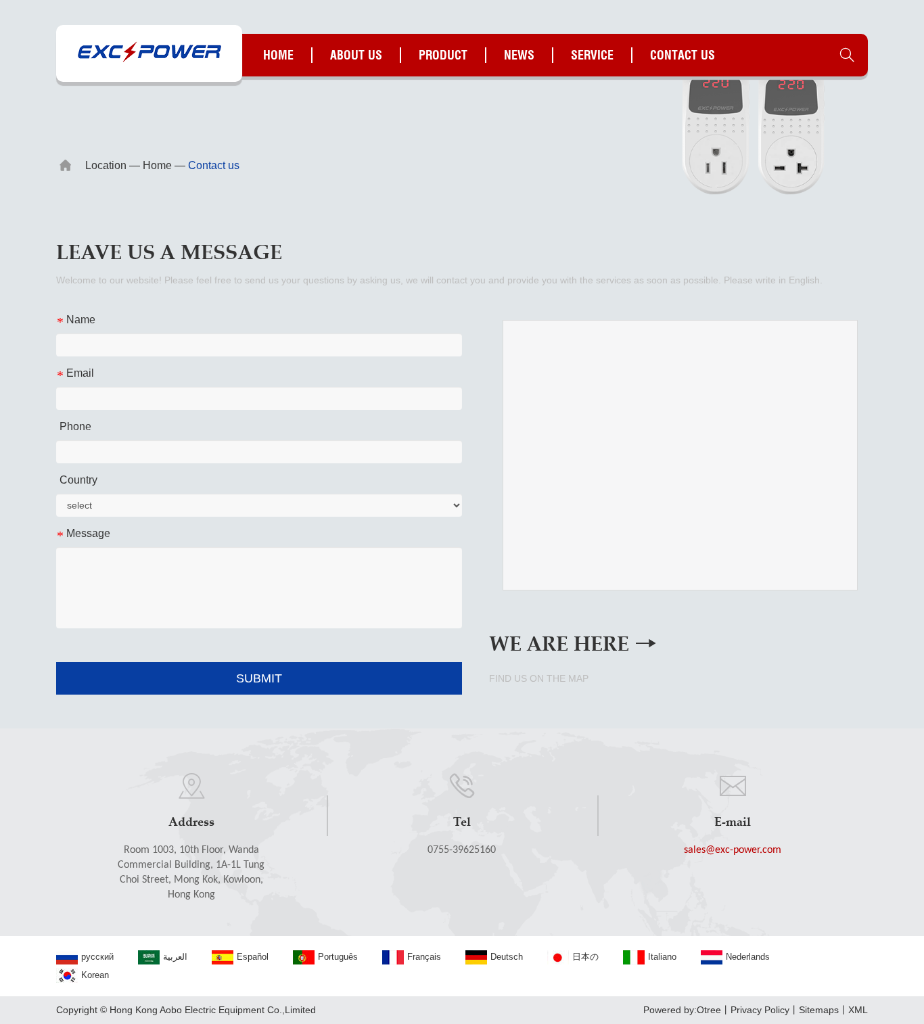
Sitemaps (819, 1009)
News (519, 55)
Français (424, 957)
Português (338, 957)
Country (78, 480)
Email (75, 373)
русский (97, 957)
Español (253, 957)
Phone (75, 426)
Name (75, 320)
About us (356, 55)
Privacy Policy (760, 1009)
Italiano (662, 957)
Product (443, 55)
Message (83, 534)
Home (278, 55)
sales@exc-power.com (732, 850)
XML (858, 1009)
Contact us (682, 55)
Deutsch (506, 957)
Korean (95, 975)
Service (592, 55)
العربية (175, 957)
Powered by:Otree (682, 1009)
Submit (259, 678)
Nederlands (748, 957)
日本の (585, 957)
